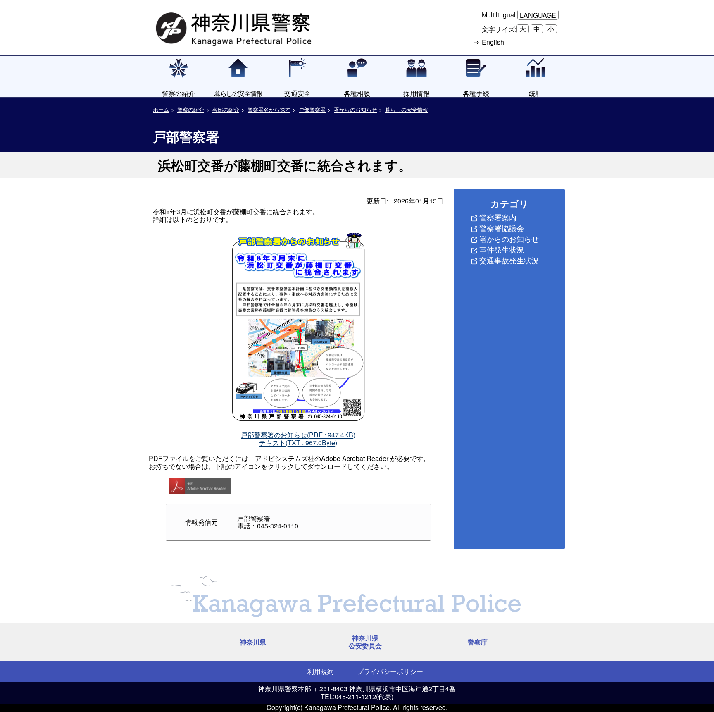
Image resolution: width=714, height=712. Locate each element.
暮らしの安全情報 (406, 109)
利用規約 (320, 671)
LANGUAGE (538, 15)
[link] (234, 27)
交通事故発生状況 (509, 260)
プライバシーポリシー (390, 671)
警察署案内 (497, 217)
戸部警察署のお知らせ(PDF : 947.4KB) (298, 435)
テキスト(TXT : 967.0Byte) (298, 442)
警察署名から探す (269, 109)
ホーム (161, 109)
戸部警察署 (312, 109)
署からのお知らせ (355, 109)
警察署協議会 (501, 227)
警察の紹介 (190, 109)
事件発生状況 (501, 249)
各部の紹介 (225, 109)
